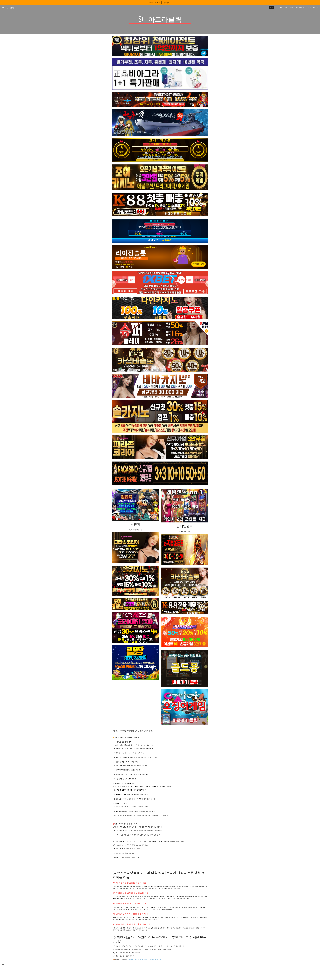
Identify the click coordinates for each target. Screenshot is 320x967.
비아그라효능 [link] (289, 8)
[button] (318, 8)
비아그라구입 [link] (311, 8)
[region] (160, 2)
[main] (160, 19)
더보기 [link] (280, 8)
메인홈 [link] (272, 8)
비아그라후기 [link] (300, 8)
